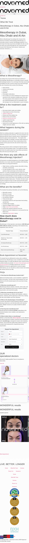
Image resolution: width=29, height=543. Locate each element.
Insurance (18, 471)
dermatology (3, 394)
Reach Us (10, 471)
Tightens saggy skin (7, 113)
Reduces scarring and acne (9, 118)
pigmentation (11, 213)
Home (3, 18)
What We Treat (6, 22)
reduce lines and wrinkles (12, 206)
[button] (14, 5)
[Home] (0, 17)
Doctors (22, 468)
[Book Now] (3, 386)
